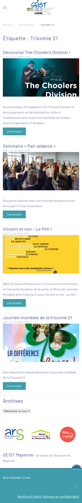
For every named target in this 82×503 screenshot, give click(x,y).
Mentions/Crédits (29, 496)
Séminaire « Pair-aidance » (29, 146)
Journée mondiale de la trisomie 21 (37, 317)
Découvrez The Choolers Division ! (36, 52)
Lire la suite (14, 131)
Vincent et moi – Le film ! (27, 229)
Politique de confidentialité (61, 496)
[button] (5, 7)
